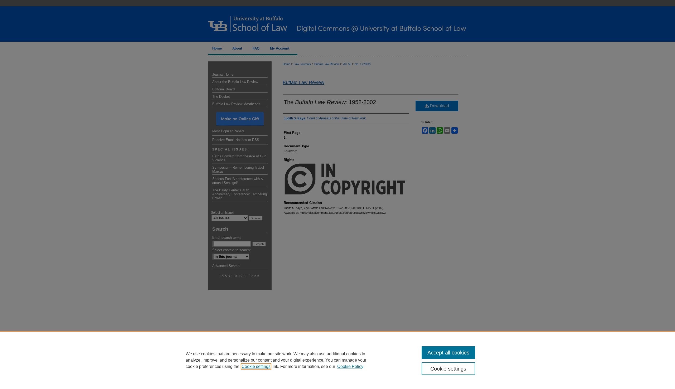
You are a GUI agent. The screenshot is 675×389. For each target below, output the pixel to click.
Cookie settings (256, 366)
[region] (337, 360)
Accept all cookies (448, 353)
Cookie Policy (350, 366)
